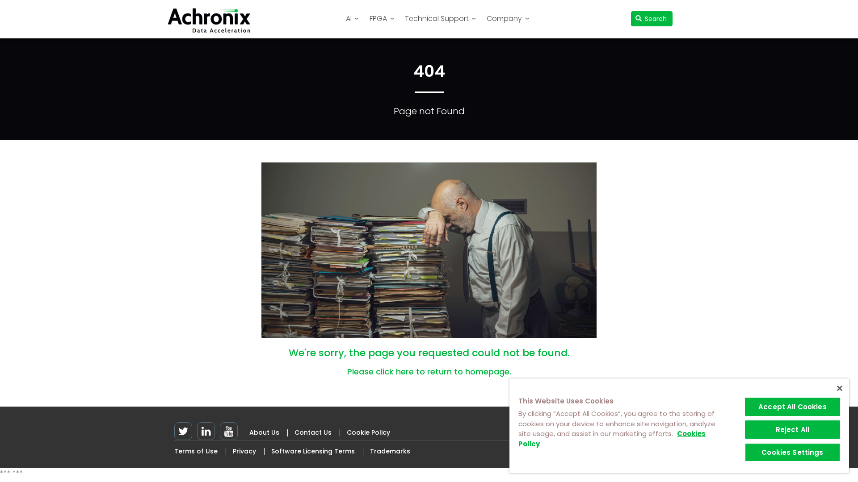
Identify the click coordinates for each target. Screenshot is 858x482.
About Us (264, 432)
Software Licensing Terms (313, 451)
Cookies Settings (792, 452)
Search (655, 18)
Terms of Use (196, 451)
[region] (679, 425)
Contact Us (313, 432)
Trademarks (390, 451)
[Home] (212, 20)
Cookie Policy (368, 432)
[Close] (839, 388)
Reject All (793, 429)
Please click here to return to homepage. (429, 371)
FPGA (378, 18)
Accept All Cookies (792, 406)
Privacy (244, 451)
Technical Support (437, 18)
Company (504, 18)
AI (349, 18)
